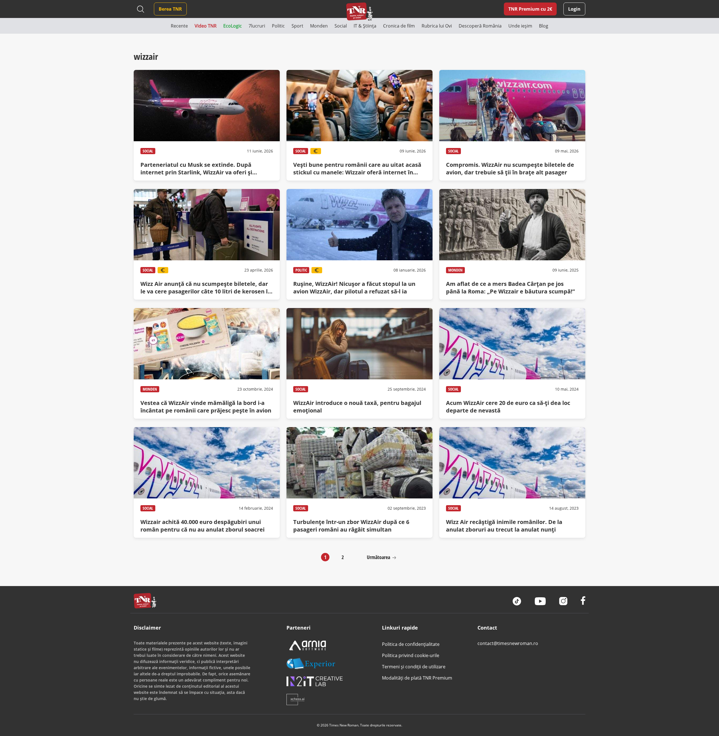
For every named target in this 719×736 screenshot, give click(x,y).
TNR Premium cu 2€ (530, 9)
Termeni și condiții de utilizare (413, 667)
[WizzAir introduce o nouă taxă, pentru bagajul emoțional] (359, 363)
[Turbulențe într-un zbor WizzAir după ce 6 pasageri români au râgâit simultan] (359, 482)
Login (574, 9)
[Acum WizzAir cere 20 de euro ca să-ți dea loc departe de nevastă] (512, 363)
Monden (455, 270)
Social (148, 151)
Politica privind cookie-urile (410, 655)
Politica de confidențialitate (411, 644)
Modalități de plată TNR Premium (417, 678)
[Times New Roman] (359, 11)
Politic (301, 270)
